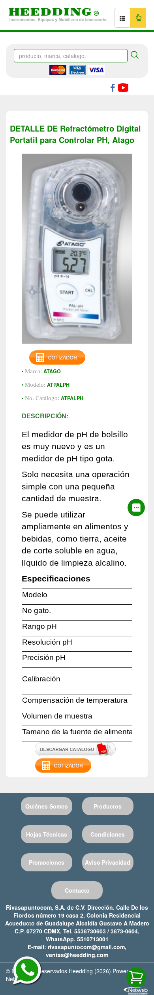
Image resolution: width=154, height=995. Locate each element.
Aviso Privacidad (107, 862)
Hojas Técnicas (46, 834)
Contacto (77, 890)
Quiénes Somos (46, 806)
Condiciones (107, 834)
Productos (108, 806)
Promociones (46, 862)
